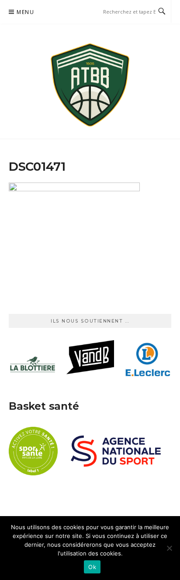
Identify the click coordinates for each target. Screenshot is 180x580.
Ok (92, 566)
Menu (25, 12)
